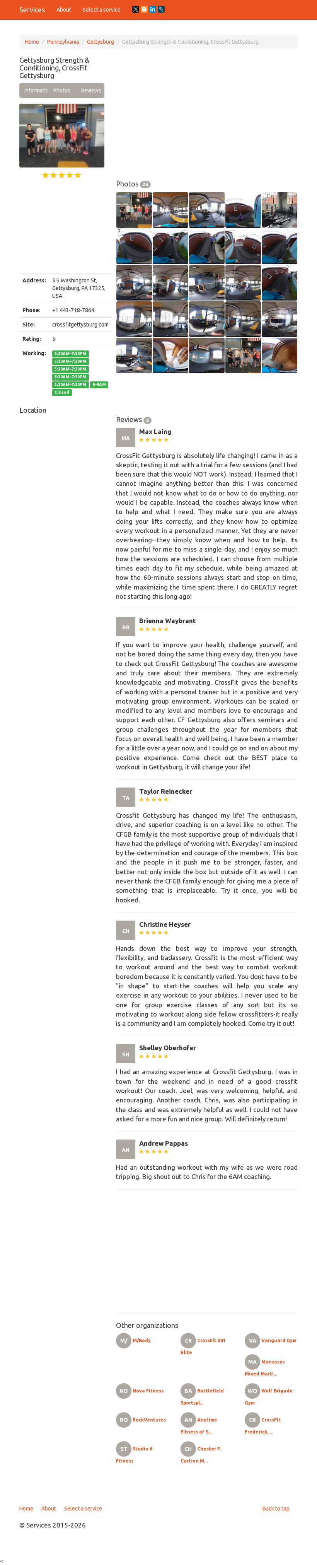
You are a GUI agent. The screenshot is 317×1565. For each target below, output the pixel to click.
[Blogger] (144, 9)
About (63, 10)
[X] (135, 9)
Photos (61, 90)
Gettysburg (100, 42)
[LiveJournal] (161, 9)
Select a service (102, 10)
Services (32, 10)
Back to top (276, 1508)
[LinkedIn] (152, 9)
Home (32, 42)
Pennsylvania (63, 42)
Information (36, 90)
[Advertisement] (61, 226)
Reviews (91, 90)
